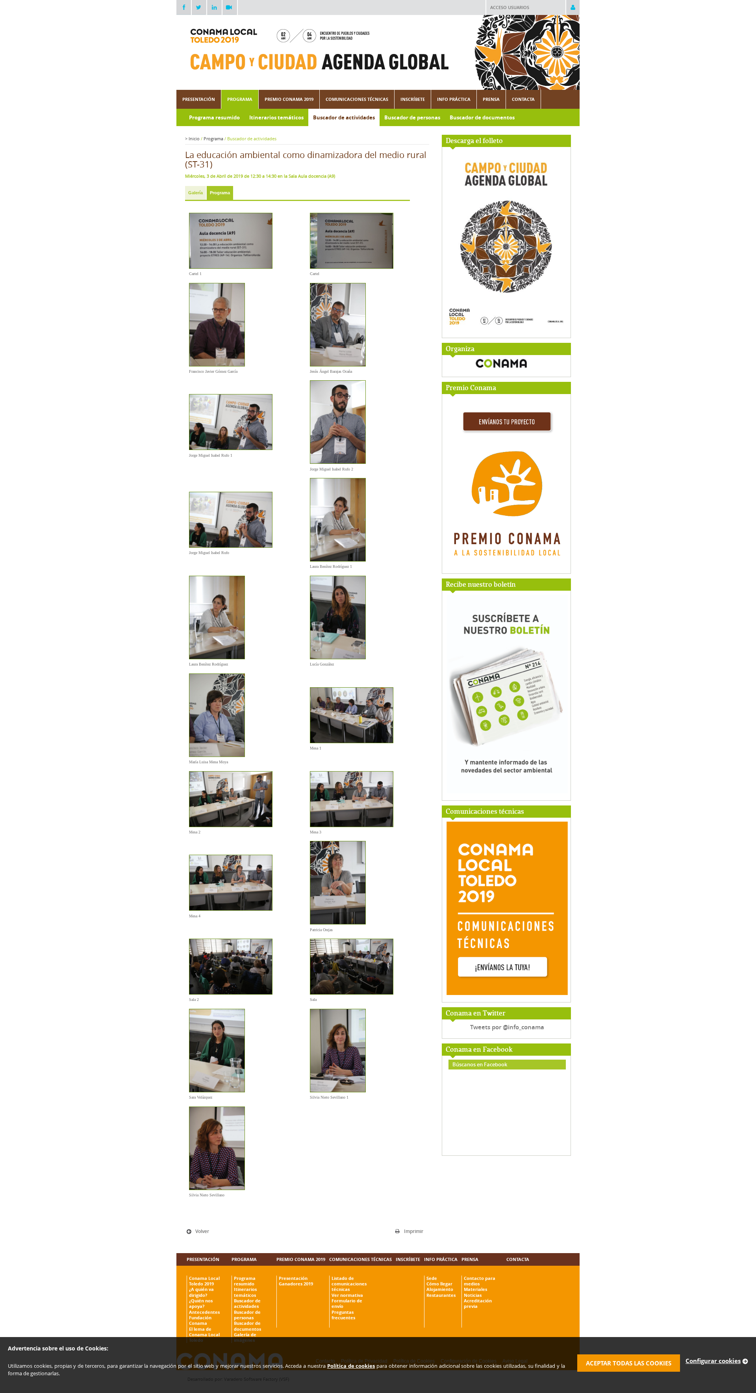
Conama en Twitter (476, 1013)
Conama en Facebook (479, 1050)
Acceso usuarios (509, 7)
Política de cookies (351, 1365)
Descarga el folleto (474, 141)
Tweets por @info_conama (507, 1027)
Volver (202, 1231)
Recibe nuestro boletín (481, 585)
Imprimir (413, 1231)
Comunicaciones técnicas (485, 812)
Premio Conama (471, 388)
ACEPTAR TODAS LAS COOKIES (628, 1363)
